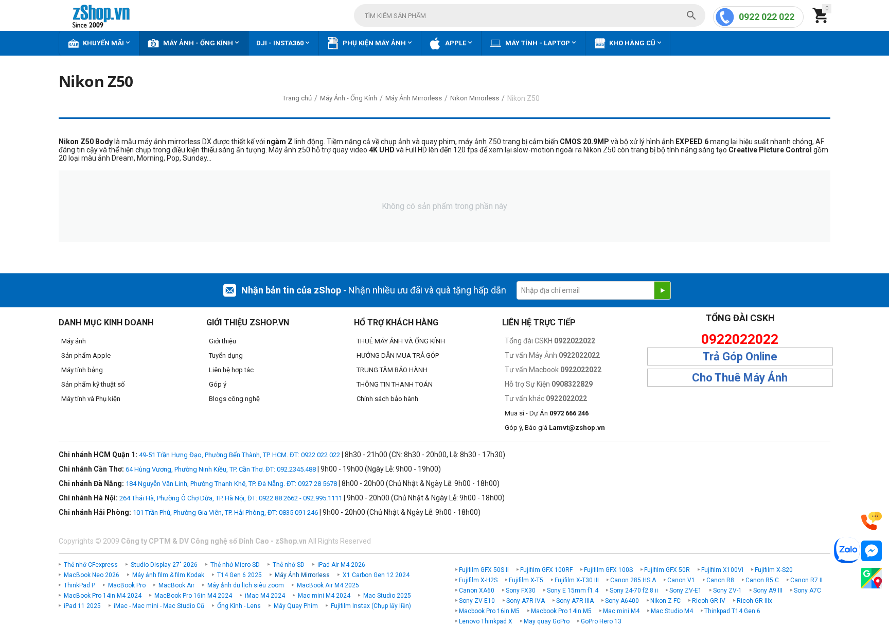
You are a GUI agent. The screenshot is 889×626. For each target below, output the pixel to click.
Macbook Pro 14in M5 (561, 611)
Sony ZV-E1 (685, 590)
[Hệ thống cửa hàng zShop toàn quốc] (871, 578)
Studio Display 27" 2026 (164, 564)
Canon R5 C (762, 580)
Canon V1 (681, 580)
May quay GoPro (547, 621)
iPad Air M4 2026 (341, 564)
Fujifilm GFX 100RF (546, 569)
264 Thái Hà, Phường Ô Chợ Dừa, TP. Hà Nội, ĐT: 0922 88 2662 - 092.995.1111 (230, 498)
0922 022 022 (766, 16)
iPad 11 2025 (82, 606)
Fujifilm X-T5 (526, 580)
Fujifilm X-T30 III (577, 580)
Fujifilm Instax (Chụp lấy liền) (371, 606)
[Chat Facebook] (871, 551)
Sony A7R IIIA (575, 600)
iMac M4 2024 (265, 595)
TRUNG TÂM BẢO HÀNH (392, 370)
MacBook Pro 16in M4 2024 (193, 595)
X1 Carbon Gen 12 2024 (376, 575)
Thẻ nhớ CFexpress (91, 564)
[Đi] (662, 290)
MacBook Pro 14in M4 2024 (102, 595)
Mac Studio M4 (672, 611)
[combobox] (529, 15)
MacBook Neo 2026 (91, 575)
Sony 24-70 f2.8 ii (634, 590)
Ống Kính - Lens (239, 606)
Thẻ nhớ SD (289, 564)
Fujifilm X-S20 (774, 569)
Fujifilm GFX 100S (608, 569)
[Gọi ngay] (871, 521)
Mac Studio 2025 (387, 595)
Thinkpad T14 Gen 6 (732, 611)
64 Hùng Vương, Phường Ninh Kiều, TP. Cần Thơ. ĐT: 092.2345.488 (221, 469)
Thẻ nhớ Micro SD (235, 564)
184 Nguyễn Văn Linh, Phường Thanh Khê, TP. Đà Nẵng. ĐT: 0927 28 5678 (231, 484)
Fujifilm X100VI (722, 569)
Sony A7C (807, 590)
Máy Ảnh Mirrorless (302, 575)
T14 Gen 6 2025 (239, 575)
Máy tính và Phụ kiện (90, 399)
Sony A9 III (768, 590)
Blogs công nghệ (234, 399)
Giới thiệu (222, 341)
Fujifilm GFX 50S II (484, 569)
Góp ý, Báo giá (555, 427)
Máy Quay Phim (296, 606)
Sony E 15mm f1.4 (572, 590)
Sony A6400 (622, 600)
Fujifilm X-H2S (478, 580)
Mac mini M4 (621, 611)
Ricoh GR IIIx (754, 600)
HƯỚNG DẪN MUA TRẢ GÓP (398, 355)
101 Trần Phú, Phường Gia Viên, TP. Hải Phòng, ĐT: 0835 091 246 (225, 512)
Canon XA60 (476, 590)
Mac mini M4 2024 (324, 595)
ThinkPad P (79, 585)
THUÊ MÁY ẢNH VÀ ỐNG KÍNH (401, 341)
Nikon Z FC (665, 600)
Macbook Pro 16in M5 (489, 611)
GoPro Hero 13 (601, 621)
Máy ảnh (73, 341)
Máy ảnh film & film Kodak (168, 575)
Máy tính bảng (82, 370)
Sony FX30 (521, 590)
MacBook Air (176, 585)
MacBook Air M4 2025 (328, 585)
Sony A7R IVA (525, 600)
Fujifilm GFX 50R (667, 569)
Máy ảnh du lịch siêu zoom (245, 585)
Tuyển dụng (226, 355)
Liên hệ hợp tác (231, 370)
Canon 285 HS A (633, 580)
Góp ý (217, 384)
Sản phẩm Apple (86, 355)
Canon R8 (720, 580)
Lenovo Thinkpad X (485, 621)
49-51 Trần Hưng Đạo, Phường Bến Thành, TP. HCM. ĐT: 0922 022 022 (239, 455)
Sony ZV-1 (727, 590)
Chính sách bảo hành (387, 399)
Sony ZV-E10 (477, 600)
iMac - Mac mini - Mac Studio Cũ (159, 606)
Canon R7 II (806, 580)
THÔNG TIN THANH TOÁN (395, 384)
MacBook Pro (127, 585)
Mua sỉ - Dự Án (547, 413)
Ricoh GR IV (708, 600)
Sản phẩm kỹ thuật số (93, 384)
